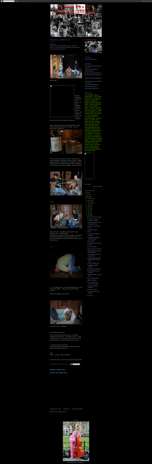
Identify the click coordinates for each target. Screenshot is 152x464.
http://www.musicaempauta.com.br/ (93, 72)
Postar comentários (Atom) (60, 411)
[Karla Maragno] (89, 178)
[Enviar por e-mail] (73, 364)
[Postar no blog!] (75, 364)
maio (89, 211)
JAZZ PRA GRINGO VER (93, 263)
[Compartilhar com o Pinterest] (79, 364)
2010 (87, 194)
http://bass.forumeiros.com (91, 86)
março (89, 215)
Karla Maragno (87, 152)
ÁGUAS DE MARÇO (92, 246)
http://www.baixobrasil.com (91, 59)
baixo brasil (76, 7)
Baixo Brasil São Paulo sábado (94, 217)
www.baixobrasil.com (89, 71)
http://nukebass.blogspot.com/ (92, 88)
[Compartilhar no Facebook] (78, 364)
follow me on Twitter (97, 186)
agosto (89, 204)
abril (89, 213)
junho (89, 209)
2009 (87, 196)
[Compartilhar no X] (76, 364)
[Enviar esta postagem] (71, 364)
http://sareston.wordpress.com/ (92, 84)
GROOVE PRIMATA (92, 280)
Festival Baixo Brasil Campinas (94, 248)
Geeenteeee (52, 44)
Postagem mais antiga (77, 408)
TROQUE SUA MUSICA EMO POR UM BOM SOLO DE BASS (94, 260)
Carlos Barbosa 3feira (92, 229)
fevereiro (90, 295)
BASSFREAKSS (91, 241)
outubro (89, 200)
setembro (90, 202)
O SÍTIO (89, 231)
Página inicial (66, 408)
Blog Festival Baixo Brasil (93, 278)
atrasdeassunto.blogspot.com (91, 69)
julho (89, 206)
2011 (87, 192)
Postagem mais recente (55, 408)
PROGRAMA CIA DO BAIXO (94, 268)
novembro (90, 198)
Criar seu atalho (88, 179)
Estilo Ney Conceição (92, 289)
